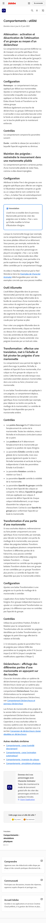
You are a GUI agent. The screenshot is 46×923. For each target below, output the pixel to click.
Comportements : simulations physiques (23, 763)
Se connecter (38, 3)
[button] (29, 3)
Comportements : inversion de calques (22, 759)
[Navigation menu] (3, 3)
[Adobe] (12, 3)
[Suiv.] (33, 840)
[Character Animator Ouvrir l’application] (43, 10)
